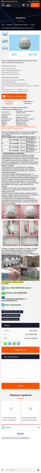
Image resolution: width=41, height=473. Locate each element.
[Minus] (38, 427)
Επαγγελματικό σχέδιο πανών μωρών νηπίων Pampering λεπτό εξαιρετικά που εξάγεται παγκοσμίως (29, 419)
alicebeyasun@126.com (10, 1)
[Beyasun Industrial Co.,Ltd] (9, 5)
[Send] (38, 470)
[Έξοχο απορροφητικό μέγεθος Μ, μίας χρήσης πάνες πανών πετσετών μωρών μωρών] (24, 45)
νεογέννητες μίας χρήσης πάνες (12, 312)
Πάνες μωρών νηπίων (21, 24)
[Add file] (2, 470)
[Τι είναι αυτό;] (14, 344)
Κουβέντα (35, 5)
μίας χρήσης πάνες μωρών (11, 315)
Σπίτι (3, 24)
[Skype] (9, 343)
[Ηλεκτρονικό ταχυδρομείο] (18, 343)
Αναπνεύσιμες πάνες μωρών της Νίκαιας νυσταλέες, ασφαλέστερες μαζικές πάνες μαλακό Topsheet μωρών (10, 419)
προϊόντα (9, 24)
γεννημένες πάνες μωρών (10, 319)
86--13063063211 (34, 1)
